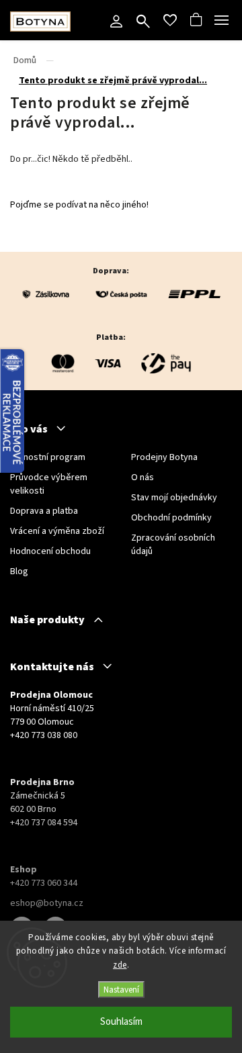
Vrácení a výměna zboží (57, 531)
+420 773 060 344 (43, 883)
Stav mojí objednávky (174, 497)
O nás (142, 477)
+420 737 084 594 (43, 822)
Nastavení (121, 989)
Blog (19, 571)
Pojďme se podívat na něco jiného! (79, 205)
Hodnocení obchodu (50, 551)
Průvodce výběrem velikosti (48, 484)
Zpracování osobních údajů (173, 544)
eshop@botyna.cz (46, 903)
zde (120, 965)
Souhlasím (121, 1022)
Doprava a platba (44, 511)
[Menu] (221, 20)
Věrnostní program (47, 457)
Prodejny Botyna (164, 457)
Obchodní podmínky (171, 517)
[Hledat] (143, 22)
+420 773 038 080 (43, 735)
